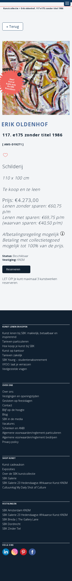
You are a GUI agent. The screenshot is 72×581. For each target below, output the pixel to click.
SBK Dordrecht (11, 524)
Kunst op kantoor (13, 350)
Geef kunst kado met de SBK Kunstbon (10, 84)
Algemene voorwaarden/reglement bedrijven (29, 437)
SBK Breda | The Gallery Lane (20, 519)
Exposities (8, 469)
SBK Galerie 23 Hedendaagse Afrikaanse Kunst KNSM (35, 483)
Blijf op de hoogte (13, 410)
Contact (7, 405)
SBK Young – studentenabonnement (24, 360)
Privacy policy (10, 442)
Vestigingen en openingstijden (20, 396)
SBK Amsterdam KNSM (16, 510)
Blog (5, 414)
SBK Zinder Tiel (11, 528)
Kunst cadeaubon (13, 464)
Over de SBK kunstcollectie (18, 473)
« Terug (12, 26)
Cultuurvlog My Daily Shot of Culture (24, 487)
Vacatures (8, 423)
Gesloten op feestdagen (17, 401)
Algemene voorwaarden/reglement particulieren (31, 433)
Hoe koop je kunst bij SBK (18, 346)
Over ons (7, 391)
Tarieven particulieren (15, 341)
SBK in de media (12, 419)
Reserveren (13, 269)
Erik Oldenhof (24, 124)
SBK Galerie (9, 478)
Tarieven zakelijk (12, 355)
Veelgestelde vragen (14, 369)
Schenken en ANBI (13, 428)
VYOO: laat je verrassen (16, 364)
